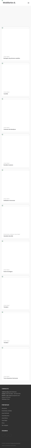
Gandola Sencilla (8, 236)
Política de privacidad (15, 443)
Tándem (6, 307)
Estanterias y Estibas (9, 234)
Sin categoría (5, 425)
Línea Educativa (5, 415)
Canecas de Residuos (10, 129)
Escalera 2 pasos (8, 165)
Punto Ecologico (8, 271)
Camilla (6, 94)
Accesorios (4, 408)
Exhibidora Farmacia (9, 200)
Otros (3, 423)
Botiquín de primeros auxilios (12, 58)
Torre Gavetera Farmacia (11, 378)
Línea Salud (6, 56)
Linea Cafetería (5, 413)
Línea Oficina (5, 418)
